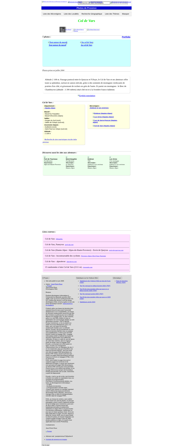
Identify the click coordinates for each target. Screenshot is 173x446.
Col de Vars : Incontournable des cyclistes (63, 256)
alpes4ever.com (72, 261)
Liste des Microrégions (52, 14)
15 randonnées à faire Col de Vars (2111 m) (63, 267)
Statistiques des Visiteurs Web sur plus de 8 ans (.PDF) (95, 281)
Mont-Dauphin (71, 159)
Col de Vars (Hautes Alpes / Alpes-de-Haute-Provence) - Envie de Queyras (76, 250)
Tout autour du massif (57, 45)
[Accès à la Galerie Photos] (57, 42)
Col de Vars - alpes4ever (55, 261)
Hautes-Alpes (70, 168)
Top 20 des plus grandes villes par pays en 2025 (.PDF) (95, 298)
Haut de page (45, 445)
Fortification (48, 161)
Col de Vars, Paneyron (54, 244)
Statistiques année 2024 (87, 302)
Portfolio (126, 37)
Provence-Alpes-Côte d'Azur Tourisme (93, 256)
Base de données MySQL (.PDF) (122, 281)
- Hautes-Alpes (49, 108)
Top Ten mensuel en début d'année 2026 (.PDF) (95, 286)
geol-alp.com (69, 245)
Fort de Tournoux (50, 159)
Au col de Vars (86, 45)
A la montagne (114, 161)
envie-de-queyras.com (116, 250)
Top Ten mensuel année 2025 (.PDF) (91, 294)
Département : (48, 162)
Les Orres (113, 159)
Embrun (91, 159)
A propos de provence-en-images (56, 439)
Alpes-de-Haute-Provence (52, 164)
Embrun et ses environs (95, 164)
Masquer (125, 14)
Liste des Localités (71, 14)
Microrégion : (70, 162)
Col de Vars (50, 239)
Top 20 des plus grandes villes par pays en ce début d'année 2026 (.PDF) (94, 289)
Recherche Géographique (92, 14)
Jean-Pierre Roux (56, 284)
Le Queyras (69, 164)
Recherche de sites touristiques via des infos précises (60, 140)
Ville (89, 161)
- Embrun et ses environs (99, 108)
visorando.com (87, 267)
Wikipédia (59, 239)
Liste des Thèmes (112, 14)
